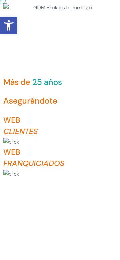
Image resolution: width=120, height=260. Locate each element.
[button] (8, 25)
